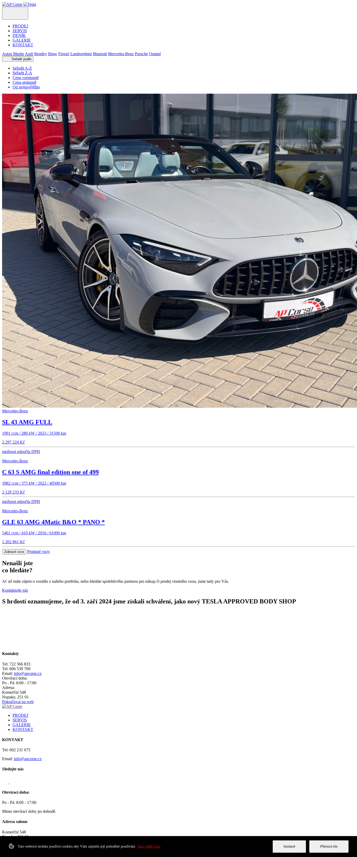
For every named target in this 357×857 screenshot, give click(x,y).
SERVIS (20, 31)
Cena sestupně (24, 82)
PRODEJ (20, 26)
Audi (29, 54)
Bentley (40, 54)
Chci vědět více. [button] (149, 846)
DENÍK (19, 35)
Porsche (141, 54)
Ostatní (155, 54)
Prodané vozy (38, 551)
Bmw (52, 54)
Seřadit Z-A (22, 73)
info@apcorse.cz (28, 673)
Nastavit (289, 846)
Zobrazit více (14, 552)
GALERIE (22, 40)
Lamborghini (81, 54)
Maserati (100, 54)
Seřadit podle (20, 59)
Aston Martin (13, 54)
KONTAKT (23, 45)
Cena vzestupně (26, 77)
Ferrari (63, 54)
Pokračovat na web (18, 701)
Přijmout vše (329, 846)
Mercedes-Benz (121, 54)
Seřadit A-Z (22, 68)
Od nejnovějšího (26, 87)
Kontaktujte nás (15, 590)
